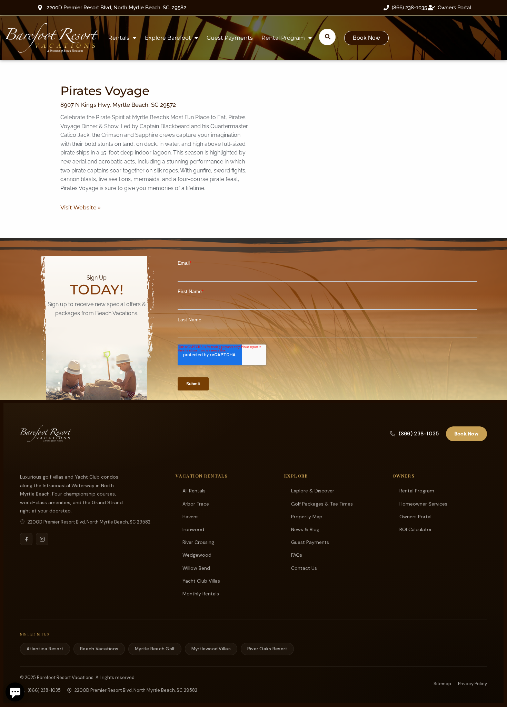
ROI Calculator (415, 529)
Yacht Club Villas (201, 581)
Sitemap (442, 684)
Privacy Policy (472, 684)
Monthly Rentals (200, 594)
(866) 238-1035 (419, 433)
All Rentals (194, 491)
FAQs (296, 555)
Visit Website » (80, 207)
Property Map (306, 516)
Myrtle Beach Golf (155, 649)
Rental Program (283, 38)
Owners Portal (415, 516)
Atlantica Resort (45, 649)
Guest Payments (230, 38)
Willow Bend (196, 568)
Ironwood (193, 529)
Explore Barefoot (168, 38)
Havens (190, 516)
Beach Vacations (99, 649)
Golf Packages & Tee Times (322, 504)
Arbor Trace (195, 504)
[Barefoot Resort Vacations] (45, 433)
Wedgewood (196, 555)
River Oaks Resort (267, 649)
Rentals (118, 38)
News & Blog (305, 529)
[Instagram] (42, 539)
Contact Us (304, 568)
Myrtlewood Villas (211, 649)
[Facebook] (26, 539)
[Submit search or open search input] (328, 37)
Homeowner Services (423, 504)
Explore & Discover (312, 491)
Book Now (466, 434)
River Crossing (198, 542)
